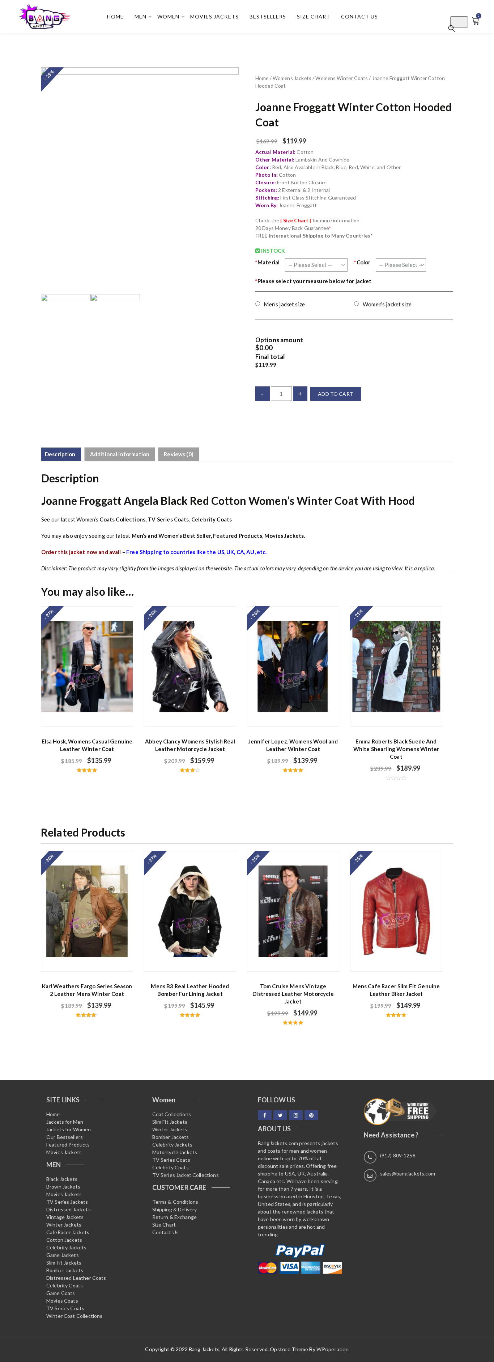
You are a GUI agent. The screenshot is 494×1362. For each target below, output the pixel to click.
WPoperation (332, 1349)
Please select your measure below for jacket (313, 281)
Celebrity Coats (211, 519)
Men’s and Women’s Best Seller (171, 535)
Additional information (119, 454)
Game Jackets (62, 1255)
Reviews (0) (178, 454)
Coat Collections (171, 1114)
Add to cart (335, 394)
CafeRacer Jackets (68, 1232)
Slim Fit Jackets (63, 1263)
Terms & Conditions (175, 1202)
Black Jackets (61, 1179)
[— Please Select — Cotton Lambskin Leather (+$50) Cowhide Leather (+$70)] (316, 265)
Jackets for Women (68, 1129)
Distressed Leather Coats (76, 1278)
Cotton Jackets (64, 1240)
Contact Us (359, 16)
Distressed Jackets (68, 1209)
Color (362, 262)
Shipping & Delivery (174, 1209)
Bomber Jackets (64, 1270)
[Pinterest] (311, 1115)
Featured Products (237, 535)
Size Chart (313, 16)
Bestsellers (268, 16)
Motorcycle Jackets (174, 1152)
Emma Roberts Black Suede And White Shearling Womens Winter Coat (396, 749)
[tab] (60, 454)
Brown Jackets (63, 1186)
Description (60, 454)
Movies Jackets (214, 16)
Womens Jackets (292, 78)
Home (115, 16)
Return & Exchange (174, 1217)
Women (168, 16)
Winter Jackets (63, 1224)
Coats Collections (122, 519)
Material (267, 262)
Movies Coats (62, 1301)
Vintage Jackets (65, 1217)
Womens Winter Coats (341, 78)
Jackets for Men (64, 1122)
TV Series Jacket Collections (185, 1175)
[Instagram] (296, 1115)
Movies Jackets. (284, 535)
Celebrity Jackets (66, 1247)
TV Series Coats (168, 519)
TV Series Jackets (67, 1202)
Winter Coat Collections (74, 1316)
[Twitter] (280, 1115)
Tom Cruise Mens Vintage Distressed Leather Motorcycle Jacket (292, 994)
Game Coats (60, 1293)
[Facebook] (265, 1115)
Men (140, 16)
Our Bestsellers (64, 1137)
